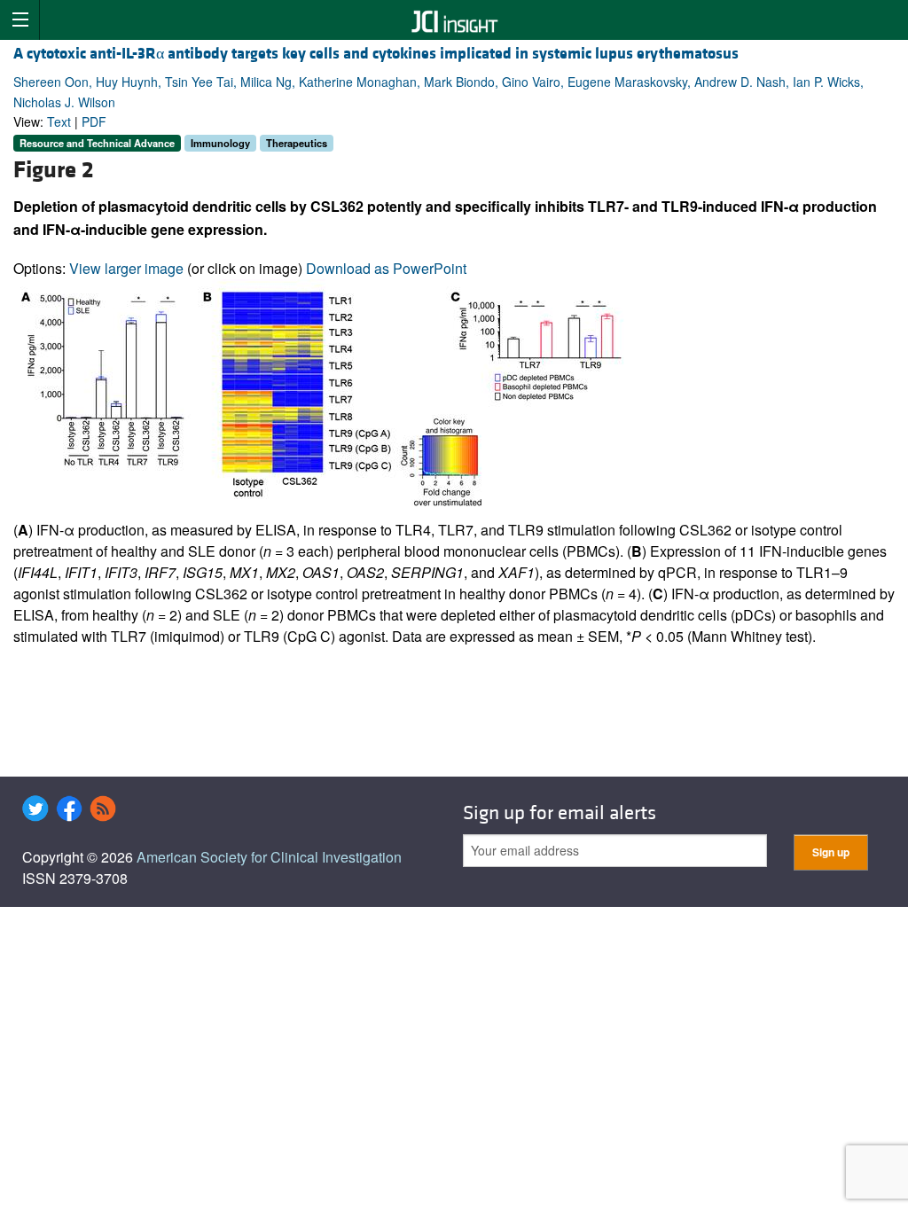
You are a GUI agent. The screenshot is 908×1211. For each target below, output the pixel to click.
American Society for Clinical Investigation (269, 857)
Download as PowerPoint (386, 268)
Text (59, 121)
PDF (94, 121)
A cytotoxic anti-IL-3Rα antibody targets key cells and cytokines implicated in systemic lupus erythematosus (376, 53)
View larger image (126, 268)
